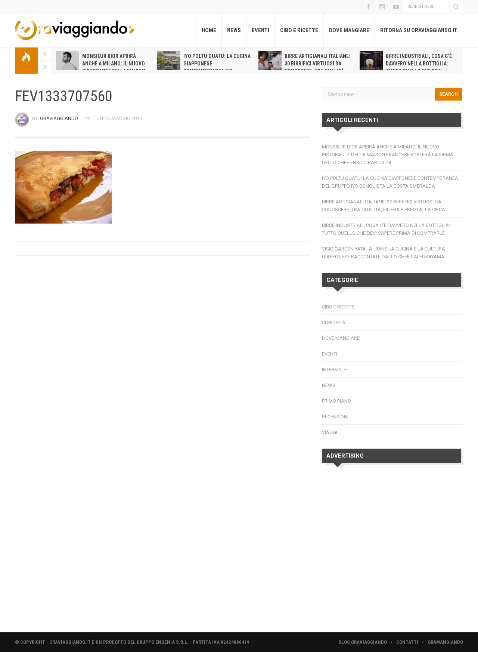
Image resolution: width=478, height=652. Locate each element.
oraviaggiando (59, 118)
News (234, 30)
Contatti (407, 642)
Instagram (382, 6)
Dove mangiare (349, 30)
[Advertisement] (392, 550)
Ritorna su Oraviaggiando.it (418, 30)
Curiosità (333, 322)
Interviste (334, 369)
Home (209, 30)
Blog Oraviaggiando (362, 642)
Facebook (368, 6)
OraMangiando (445, 642)
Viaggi (329, 432)
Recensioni (335, 416)
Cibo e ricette (299, 30)
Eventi (260, 30)
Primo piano (336, 401)
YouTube (396, 6)
